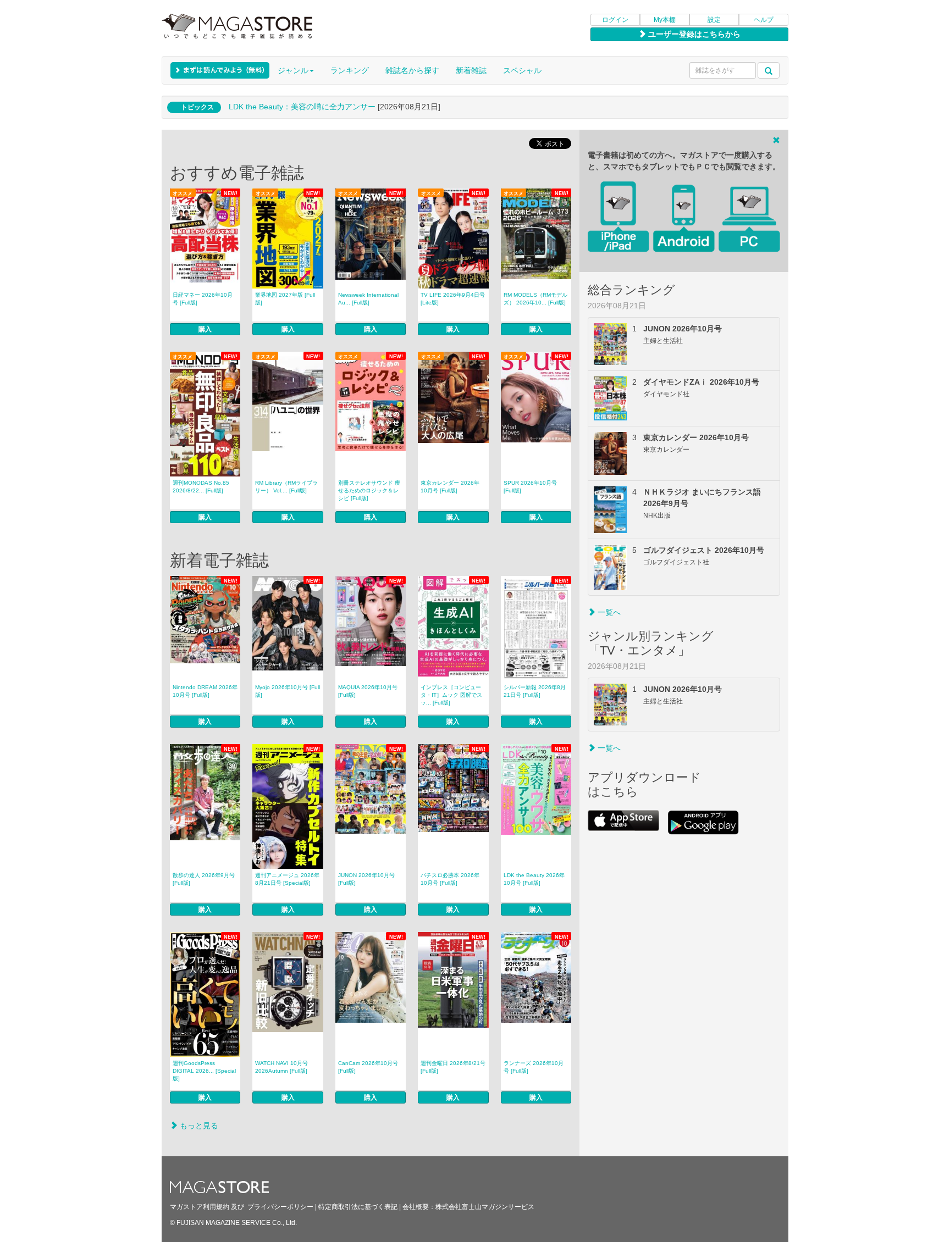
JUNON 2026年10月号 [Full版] (366, 879)
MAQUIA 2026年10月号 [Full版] (367, 691)
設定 (714, 20)
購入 (205, 329)
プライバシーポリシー (280, 1207)
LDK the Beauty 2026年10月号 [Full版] (534, 879)
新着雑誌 (471, 70)
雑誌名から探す (412, 70)
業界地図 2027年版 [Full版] (285, 299)
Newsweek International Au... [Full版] (368, 299)
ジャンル (293, 70)
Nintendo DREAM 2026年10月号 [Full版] (205, 691)
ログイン (615, 20)
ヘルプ (764, 20)
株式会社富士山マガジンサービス (484, 1207)
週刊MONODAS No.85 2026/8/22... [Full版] (201, 487)
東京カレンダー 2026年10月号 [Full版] (450, 487)
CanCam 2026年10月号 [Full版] (368, 1067)
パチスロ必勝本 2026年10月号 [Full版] (450, 879)
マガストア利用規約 (199, 1207)
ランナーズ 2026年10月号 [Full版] (534, 1067)
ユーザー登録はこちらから (693, 34)
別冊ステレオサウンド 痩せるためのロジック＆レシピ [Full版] (369, 490)
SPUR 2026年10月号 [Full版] (530, 487)
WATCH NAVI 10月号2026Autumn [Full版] (281, 1067)
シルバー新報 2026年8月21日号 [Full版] (535, 691)
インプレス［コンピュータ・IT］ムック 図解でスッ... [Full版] (451, 695)
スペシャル (522, 70)
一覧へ (608, 612)
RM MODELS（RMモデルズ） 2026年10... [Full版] (535, 299)
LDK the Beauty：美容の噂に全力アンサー (302, 106)
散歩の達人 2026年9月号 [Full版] (204, 879)
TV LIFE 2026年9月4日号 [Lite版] (453, 299)
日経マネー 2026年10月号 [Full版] (203, 299)
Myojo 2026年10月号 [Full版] (287, 691)
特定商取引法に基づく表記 (357, 1207)
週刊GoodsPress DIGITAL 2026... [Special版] (204, 1071)
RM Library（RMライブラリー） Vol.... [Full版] (286, 487)
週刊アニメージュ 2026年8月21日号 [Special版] (287, 879)
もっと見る (198, 1125)
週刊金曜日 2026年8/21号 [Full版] (453, 1067)
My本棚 (665, 20)
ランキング (349, 70)
